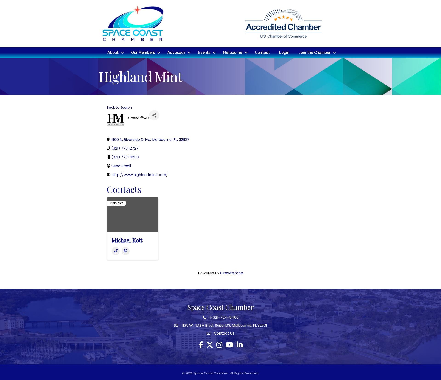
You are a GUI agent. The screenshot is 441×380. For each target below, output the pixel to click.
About (113, 52)
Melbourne (232, 52)
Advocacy (176, 52)
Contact (262, 52)
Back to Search (119, 107)
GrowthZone (231, 273)
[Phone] (116, 251)
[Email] (126, 251)
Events (204, 52)
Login (284, 52)
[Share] (154, 115)
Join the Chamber (315, 52)
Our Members (143, 52)
